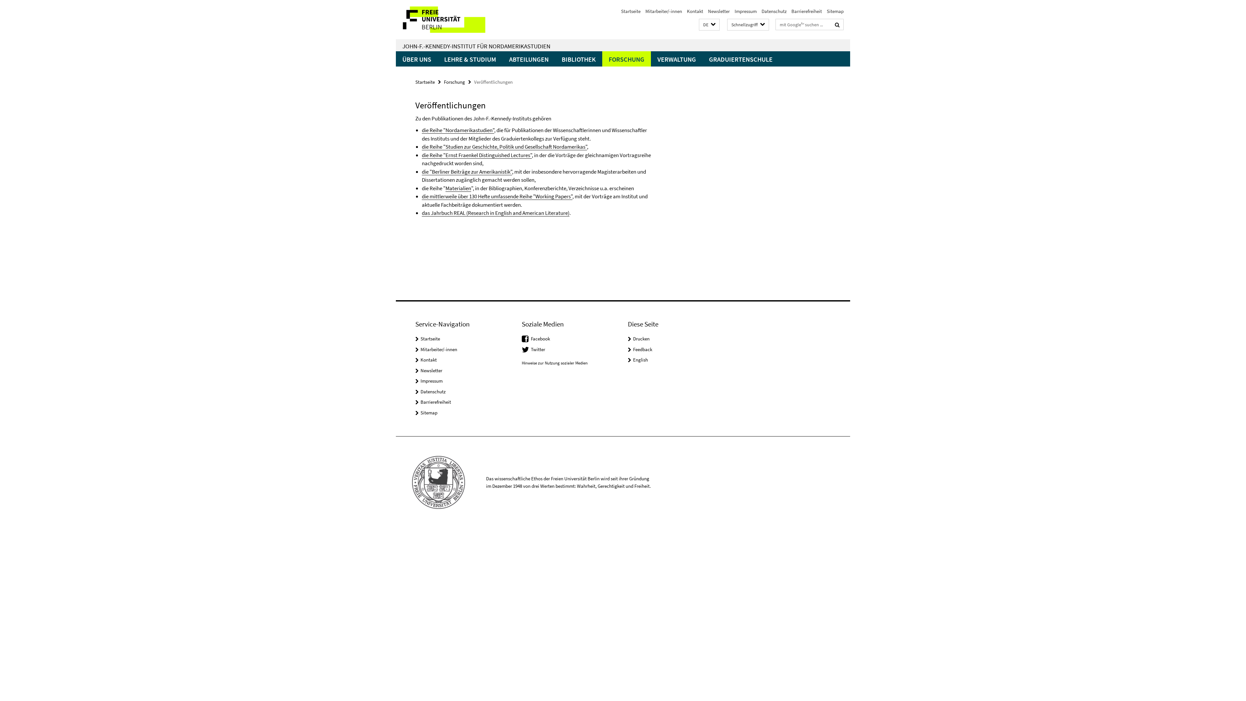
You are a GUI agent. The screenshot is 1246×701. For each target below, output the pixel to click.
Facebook (540, 339)
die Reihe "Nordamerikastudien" (458, 130)
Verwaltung (676, 59)
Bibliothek (579, 59)
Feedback (642, 349)
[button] (709, 25)
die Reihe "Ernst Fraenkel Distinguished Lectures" (477, 155)
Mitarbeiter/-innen (663, 11)
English (640, 360)
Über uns (416, 59)
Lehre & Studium (470, 59)
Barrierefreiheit (806, 11)
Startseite (631, 11)
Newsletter (719, 11)
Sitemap (835, 11)
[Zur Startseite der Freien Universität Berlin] (450, 19)
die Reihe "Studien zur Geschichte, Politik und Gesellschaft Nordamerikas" (504, 146)
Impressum (746, 11)
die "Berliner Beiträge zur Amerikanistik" (467, 171)
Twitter (538, 349)
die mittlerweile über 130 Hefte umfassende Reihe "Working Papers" (497, 196)
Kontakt (695, 11)
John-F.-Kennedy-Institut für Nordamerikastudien (476, 46)
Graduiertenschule (741, 59)
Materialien (458, 188)
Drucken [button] (641, 339)
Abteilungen (529, 59)
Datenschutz (774, 11)
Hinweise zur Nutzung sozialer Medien (555, 363)
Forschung (626, 59)
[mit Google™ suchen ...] (837, 24)
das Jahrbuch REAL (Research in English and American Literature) (495, 212)
